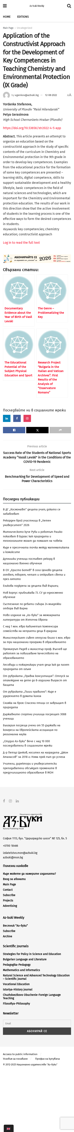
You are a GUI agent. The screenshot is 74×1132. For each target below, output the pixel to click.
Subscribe (9, 895)
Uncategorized (24, 28)
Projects (8, 900)
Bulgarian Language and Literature (25, 959)
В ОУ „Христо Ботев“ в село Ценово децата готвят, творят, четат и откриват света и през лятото (34, 574)
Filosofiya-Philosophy (16, 1003)
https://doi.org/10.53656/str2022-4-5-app (32, 128)
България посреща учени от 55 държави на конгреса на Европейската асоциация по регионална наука (31, 730)
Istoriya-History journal (17, 989)
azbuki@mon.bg (13, 857)
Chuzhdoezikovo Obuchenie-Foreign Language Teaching (32, 996)
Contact (8, 889)
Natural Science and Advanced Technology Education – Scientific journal (36, 977)
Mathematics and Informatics (21, 970)
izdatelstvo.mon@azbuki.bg (20, 853)
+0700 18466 (10, 845)
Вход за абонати (14, 879)
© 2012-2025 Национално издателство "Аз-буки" (30, 1064)
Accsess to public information (20, 1054)
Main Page (8, 28)
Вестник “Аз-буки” (15, 925)
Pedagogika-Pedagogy (17, 964)
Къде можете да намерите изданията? (29, 873)
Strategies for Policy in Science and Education (32, 954)
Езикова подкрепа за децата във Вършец (30, 586)
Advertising (10, 906)
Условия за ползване (15, 1058)
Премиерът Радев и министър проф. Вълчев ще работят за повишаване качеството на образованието (35, 653)
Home (6, 16)
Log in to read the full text (21, 242)
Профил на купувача (47, 1058)
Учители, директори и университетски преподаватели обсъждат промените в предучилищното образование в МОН (30, 768)
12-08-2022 (51, 95)
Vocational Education (16, 984)
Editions (23, 16)
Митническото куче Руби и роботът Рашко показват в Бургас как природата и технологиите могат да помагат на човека (32, 536)
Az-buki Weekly (37, 6)
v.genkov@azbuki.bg (27, 95)
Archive (7, 936)
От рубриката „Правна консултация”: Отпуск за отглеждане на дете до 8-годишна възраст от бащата (36, 680)
